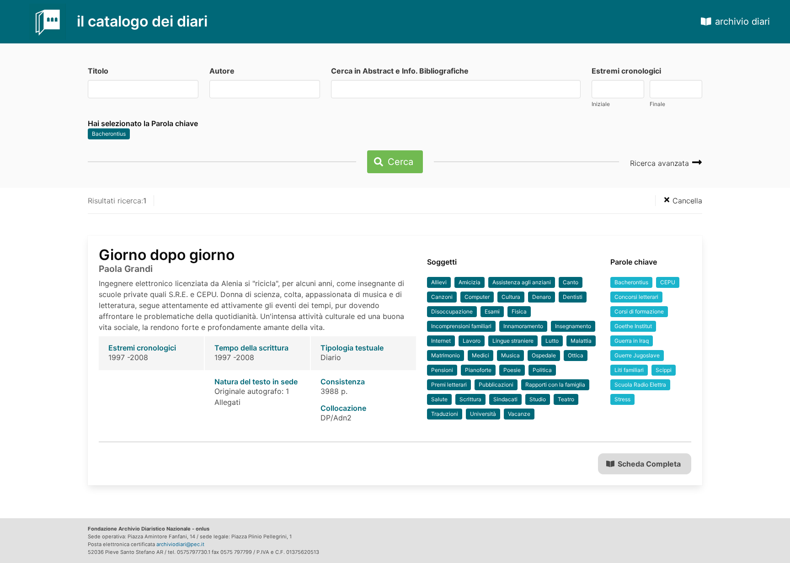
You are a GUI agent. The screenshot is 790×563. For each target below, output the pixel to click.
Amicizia (469, 282)
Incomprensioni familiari (461, 326)
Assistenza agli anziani (521, 282)
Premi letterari (449, 384)
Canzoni (442, 296)
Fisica (519, 311)
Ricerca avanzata (660, 163)
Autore (222, 70)
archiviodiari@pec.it (180, 544)
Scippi (664, 369)
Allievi (439, 282)
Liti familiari (629, 369)
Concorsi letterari (636, 296)
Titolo (98, 70)
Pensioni (442, 369)
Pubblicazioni (496, 384)
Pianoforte (478, 369)
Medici (480, 355)
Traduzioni (444, 413)
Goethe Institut (633, 326)
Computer (477, 296)
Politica (542, 369)
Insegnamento (573, 326)
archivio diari (742, 21)
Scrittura (470, 399)
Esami (492, 311)
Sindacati (505, 399)
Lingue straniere (513, 340)
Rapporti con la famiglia (555, 384)
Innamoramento (523, 326)
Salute (439, 399)
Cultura (511, 296)
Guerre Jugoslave (637, 355)
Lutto (552, 340)
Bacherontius (109, 133)
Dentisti (572, 296)
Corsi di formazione (639, 311)
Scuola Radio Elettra (640, 384)
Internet (441, 340)
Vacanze (519, 413)
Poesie (512, 369)
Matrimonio (445, 355)
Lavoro (471, 340)
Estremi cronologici (626, 70)
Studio (537, 399)
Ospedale (544, 355)
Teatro (566, 399)
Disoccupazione (452, 311)
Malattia (581, 340)
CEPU (667, 282)
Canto (570, 282)
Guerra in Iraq (631, 340)
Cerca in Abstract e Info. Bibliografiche (400, 70)
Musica (510, 355)
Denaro (541, 296)
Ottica (575, 355)
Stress (622, 399)
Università (483, 413)
